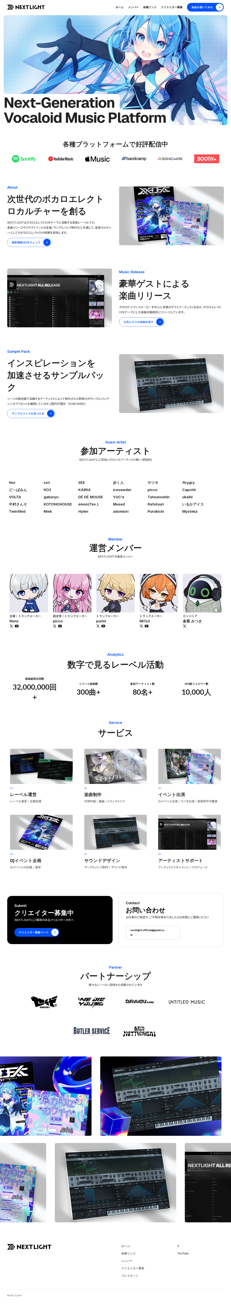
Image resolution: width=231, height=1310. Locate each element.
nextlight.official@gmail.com (147, 932)
